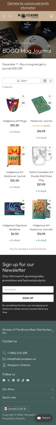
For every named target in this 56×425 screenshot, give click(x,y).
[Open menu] (4, 16)
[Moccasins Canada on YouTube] (28, 380)
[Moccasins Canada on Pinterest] (13, 380)
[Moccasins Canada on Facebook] (4, 380)
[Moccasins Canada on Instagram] (18, 380)
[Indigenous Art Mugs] (14, 104)
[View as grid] (45, 81)
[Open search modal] (10, 16)
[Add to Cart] (23, 96)
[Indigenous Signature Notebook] (14, 209)
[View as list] (50, 81)
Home (5, 42)
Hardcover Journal (41, 121)
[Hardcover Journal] (41, 104)
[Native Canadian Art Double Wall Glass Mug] (41, 156)
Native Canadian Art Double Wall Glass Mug (41, 176)
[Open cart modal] (51, 16)
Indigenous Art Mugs (14, 121)
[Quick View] (23, 103)
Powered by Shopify (13, 418)
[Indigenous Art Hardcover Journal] (14, 156)
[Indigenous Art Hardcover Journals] (41, 209)
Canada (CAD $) (17, 408)
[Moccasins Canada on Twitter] (8, 380)
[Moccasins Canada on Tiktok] (23, 380)
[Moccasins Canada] (28, 16)
